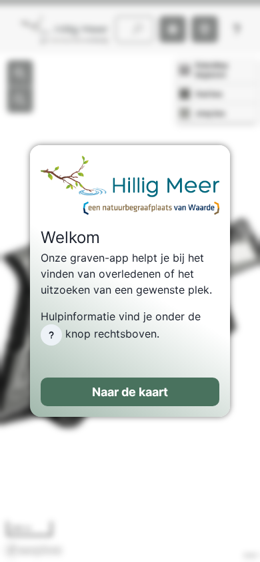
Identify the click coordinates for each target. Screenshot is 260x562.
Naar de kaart (130, 392)
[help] (51, 335)
